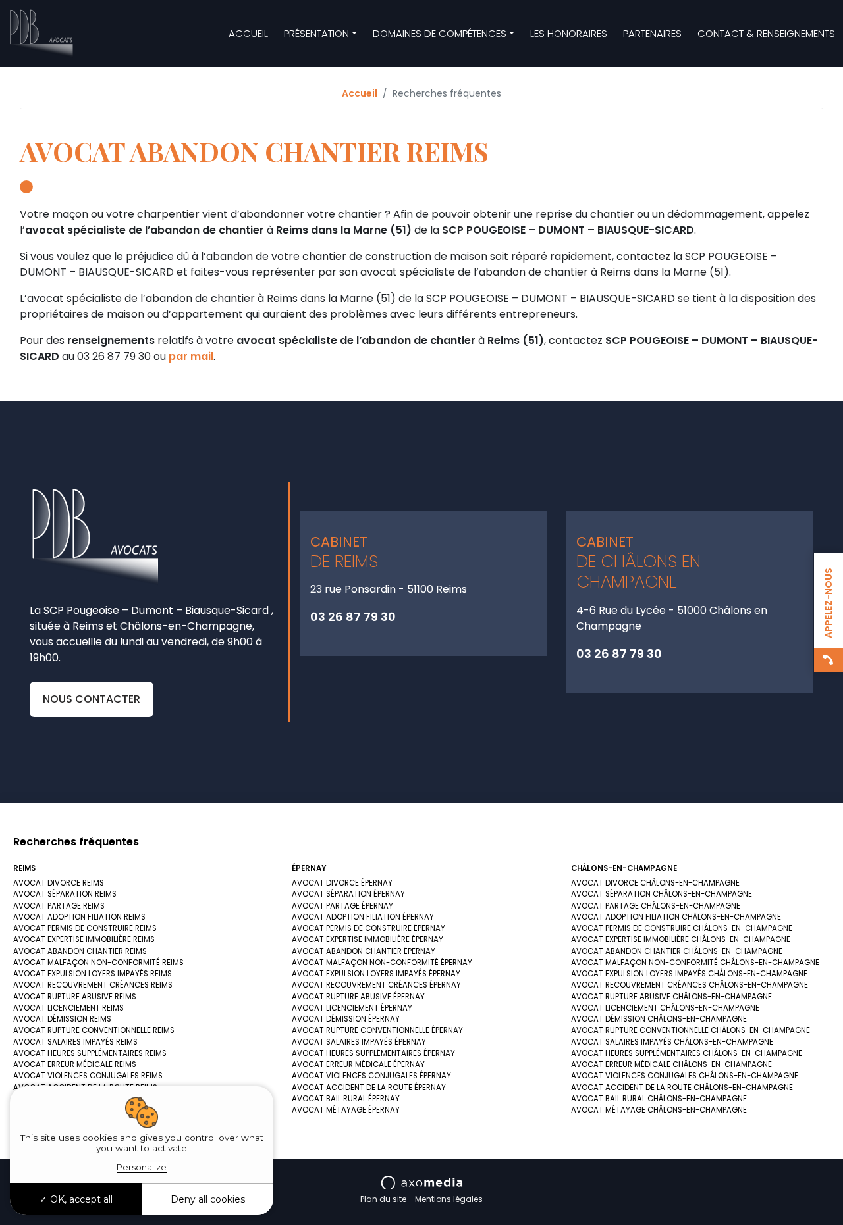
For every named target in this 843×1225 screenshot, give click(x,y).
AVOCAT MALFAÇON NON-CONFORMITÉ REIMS (98, 962)
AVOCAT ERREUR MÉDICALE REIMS (74, 1064)
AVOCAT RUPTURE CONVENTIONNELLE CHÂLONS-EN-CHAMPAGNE (690, 1030)
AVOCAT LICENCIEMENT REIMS (68, 1008)
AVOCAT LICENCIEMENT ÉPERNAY (352, 1008)
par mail (191, 356)
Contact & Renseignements (766, 33)
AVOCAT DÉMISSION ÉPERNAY (346, 1019)
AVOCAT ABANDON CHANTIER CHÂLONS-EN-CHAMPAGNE (676, 951)
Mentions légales (449, 1199)
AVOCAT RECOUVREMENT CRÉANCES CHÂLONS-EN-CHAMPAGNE (689, 985)
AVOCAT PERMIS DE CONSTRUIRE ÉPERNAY (368, 928)
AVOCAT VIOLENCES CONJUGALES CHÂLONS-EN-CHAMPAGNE (684, 1075)
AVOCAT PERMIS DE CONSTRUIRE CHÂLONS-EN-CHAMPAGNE (681, 928)
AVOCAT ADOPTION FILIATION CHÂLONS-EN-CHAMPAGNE (676, 917)
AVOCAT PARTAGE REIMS (59, 906)
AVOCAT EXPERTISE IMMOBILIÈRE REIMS (84, 939)
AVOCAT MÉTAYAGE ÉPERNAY (346, 1110)
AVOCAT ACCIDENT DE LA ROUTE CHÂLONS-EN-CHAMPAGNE (682, 1087)
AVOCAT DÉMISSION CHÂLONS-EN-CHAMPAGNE (659, 1019)
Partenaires (652, 33)
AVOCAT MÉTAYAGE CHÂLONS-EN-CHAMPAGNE (659, 1110)
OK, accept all (80, 1199)
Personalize (142, 1167)
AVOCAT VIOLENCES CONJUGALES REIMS (88, 1075)
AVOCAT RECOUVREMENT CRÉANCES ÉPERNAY (376, 985)
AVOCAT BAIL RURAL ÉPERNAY (346, 1098)
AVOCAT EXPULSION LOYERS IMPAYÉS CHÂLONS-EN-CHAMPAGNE (689, 973)
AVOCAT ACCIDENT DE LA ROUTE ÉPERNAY (369, 1087)
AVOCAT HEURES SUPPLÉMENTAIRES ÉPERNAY (373, 1053)
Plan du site (383, 1199)
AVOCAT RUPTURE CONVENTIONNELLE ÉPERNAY (377, 1030)
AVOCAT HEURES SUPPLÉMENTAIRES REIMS (90, 1053)
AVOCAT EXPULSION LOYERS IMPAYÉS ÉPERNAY (376, 973)
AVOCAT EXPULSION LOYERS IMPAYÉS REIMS (92, 973)
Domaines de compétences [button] (439, 33)
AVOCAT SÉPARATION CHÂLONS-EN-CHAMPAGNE (661, 894)
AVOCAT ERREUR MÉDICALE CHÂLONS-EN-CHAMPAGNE (671, 1064)
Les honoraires (568, 33)
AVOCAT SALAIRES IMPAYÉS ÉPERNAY (359, 1042)
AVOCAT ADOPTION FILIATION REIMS (79, 917)
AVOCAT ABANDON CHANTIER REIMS (80, 951)
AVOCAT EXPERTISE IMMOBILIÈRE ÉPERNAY (367, 939)
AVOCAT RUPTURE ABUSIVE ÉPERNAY (358, 996)
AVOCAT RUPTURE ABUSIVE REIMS (74, 996)
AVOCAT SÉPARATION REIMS (65, 894)
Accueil (248, 33)
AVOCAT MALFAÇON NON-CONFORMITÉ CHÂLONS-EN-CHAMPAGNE (695, 962)
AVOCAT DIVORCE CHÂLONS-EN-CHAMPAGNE (655, 883)
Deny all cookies (208, 1199)
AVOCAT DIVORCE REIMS (58, 883)
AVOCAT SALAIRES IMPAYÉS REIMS (75, 1042)
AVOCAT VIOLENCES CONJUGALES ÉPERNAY (371, 1075)
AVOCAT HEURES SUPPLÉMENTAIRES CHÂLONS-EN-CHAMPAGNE (686, 1053)
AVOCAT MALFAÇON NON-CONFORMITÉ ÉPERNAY (382, 962)
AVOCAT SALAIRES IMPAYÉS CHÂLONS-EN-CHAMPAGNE (672, 1042)
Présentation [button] (316, 33)
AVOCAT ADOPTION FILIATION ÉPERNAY (363, 917)
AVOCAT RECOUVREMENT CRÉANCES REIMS (93, 985)
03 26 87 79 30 (353, 617)
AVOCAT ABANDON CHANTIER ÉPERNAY (363, 951)
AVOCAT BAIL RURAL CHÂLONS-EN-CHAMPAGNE (659, 1098)
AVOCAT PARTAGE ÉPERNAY (342, 906)
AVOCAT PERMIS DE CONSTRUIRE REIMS (85, 928)
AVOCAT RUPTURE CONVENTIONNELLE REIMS (94, 1030)
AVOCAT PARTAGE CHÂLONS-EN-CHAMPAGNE (655, 906)
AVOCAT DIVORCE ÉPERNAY (342, 883)
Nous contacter (91, 699)
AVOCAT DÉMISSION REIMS (62, 1019)
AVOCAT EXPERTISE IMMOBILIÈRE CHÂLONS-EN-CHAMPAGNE (680, 939)
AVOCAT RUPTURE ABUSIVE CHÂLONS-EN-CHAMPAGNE (671, 996)
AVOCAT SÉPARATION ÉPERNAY (348, 894)
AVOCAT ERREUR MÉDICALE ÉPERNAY (358, 1064)
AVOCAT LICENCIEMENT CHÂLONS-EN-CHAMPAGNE (665, 1008)
